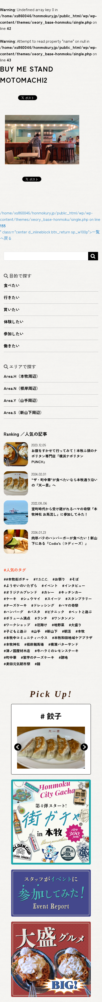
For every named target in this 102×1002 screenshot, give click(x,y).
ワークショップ (18, 624)
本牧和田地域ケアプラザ (73, 637)
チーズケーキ (16, 605)
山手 (36, 631)
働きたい (12, 346)
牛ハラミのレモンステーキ (57, 650)
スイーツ (54, 598)
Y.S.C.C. (42, 579)
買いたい (12, 309)
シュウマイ (31, 598)
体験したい (14, 321)
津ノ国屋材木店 (18, 650)
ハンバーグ (14, 611)
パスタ (35, 611)
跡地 (64, 657)
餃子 (54, 715)
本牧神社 (13, 644)
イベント (51, 585)
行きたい (12, 297)
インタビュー (74, 585)
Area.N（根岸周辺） (22, 388)
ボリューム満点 (18, 618)
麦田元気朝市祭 (18, 663)
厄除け (42, 624)
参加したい (14, 334)
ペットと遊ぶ (81, 611)
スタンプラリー (80, 598)
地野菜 (59, 624)
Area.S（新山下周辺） (24, 412)
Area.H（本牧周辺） (22, 376)
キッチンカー (71, 592)
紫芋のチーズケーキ (38, 657)
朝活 (67, 631)
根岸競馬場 (35, 644)
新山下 (52, 631)
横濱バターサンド (64, 644)
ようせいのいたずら (21, 585)
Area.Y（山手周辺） (22, 400)
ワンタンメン (64, 618)
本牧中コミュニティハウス (27, 637)
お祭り (60, 579)
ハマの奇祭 (69, 605)
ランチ (42, 618)
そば (75, 579)
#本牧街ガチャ (17, 579)
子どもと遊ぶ (16, 631)
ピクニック (55, 611)
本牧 (81, 631)
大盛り (76, 624)
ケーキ (11, 598)
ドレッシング (43, 605)
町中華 (11, 657)
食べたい (12, 285)
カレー (49, 592)
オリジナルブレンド (21, 592)
